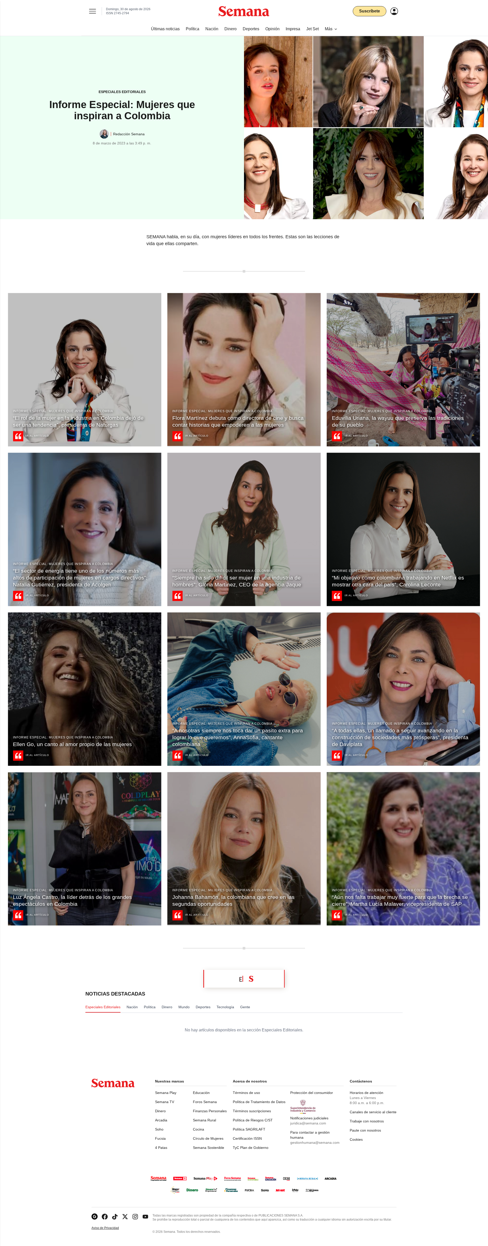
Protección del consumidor (311, 1093)
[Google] (95, 1216)
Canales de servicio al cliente (373, 1112)
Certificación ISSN (247, 1138)
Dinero (160, 1111)
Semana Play (165, 1093)
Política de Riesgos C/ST (253, 1120)
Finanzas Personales (210, 1111)
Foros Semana (205, 1102)
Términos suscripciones (252, 1111)
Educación (201, 1093)
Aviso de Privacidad (111, 1228)
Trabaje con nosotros (367, 1121)
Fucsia (160, 1138)
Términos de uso (246, 1093)
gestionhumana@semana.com (315, 1142)
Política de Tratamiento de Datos (259, 1102)
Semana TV (164, 1102)
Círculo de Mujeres (208, 1138)
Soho (159, 1129)
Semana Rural (204, 1120)
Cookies (356, 1139)
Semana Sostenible (208, 1148)
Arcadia (161, 1120)
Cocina (198, 1129)
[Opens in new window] (105, 1216)
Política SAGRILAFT (249, 1129)
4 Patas (161, 1148)
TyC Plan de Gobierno (250, 1148)
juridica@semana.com (308, 1123)
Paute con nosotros (365, 1130)
